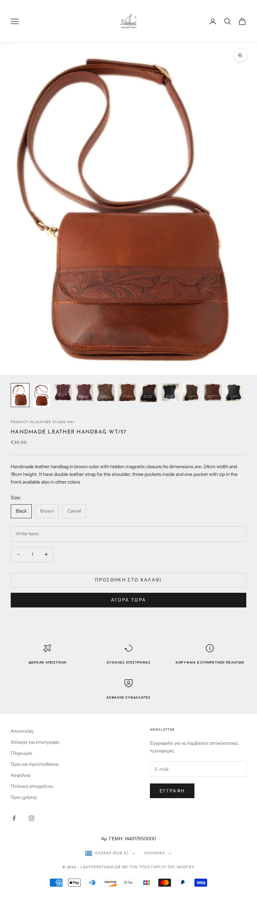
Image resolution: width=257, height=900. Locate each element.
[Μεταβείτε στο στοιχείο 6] (127, 392)
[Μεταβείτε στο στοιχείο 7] (148, 393)
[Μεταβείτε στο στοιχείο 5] (105, 392)
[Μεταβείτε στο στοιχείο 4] (84, 392)
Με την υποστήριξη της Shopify (158, 867)
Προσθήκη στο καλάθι (128, 579)
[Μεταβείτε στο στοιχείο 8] (170, 392)
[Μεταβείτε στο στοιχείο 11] (234, 392)
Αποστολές (22, 731)
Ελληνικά (155, 853)
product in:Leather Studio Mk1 (42, 422)
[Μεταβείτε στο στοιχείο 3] (63, 392)
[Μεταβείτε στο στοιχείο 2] (41, 395)
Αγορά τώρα (128, 599)
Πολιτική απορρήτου (32, 786)
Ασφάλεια (20, 775)
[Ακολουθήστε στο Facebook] (14, 818)
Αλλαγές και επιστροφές (35, 742)
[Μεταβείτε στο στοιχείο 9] (191, 392)
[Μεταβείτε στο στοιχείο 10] (212, 392)
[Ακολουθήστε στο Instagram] (31, 818)
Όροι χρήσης (24, 797)
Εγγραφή (172, 790)
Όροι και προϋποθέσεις (35, 764)
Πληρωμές (21, 753)
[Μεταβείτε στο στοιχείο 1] (20, 395)
